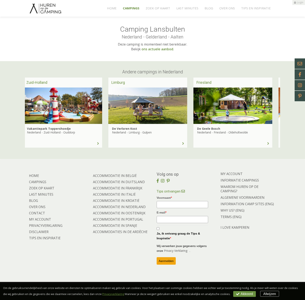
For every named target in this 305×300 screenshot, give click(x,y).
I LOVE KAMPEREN (235, 227)
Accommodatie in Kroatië (116, 200)
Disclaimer (39, 232)
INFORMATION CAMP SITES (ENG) (247, 204)
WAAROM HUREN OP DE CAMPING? (240, 188)
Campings (131, 8)
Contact (37, 213)
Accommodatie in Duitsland (119, 182)
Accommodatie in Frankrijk (117, 188)
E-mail (161, 212)
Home (112, 8)
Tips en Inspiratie (256, 8)
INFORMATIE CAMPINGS (240, 180)
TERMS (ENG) (231, 217)
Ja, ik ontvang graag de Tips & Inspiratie (178, 236)
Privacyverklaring (45, 225)
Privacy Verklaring (175, 251)
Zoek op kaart (158, 8)
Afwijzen (269, 294)
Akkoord (247, 294)
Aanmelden (166, 261)
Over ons (227, 8)
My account (40, 219)
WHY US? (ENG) (232, 210)
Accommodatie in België (115, 175)
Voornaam (164, 197)
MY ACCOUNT (232, 174)
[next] (270, 112)
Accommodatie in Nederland (119, 207)
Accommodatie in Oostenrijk (119, 213)
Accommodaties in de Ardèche (120, 232)
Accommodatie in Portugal (118, 219)
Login (300, 2)
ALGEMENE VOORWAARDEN (243, 197)
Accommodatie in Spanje (115, 225)
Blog (209, 8)
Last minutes (187, 8)
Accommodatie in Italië (114, 194)
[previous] (35, 112)
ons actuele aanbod (157, 49)
